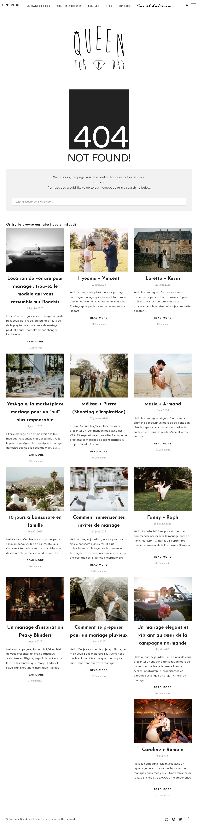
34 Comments (99, 457)
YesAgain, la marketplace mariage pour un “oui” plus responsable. (35, 412)
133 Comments (99, 570)
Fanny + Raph (162, 517)
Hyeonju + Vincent (98, 278)
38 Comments (162, 562)
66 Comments (35, 566)
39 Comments (162, 449)
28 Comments (99, 676)
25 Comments (163, 795)
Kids (109, 6)
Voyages (124, 6)
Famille (93, 6)
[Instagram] (17, 5)
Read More (162, 318)
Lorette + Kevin (163, 278)
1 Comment (163, 324)
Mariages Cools (38, 6)
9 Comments (35, 347)
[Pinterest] (12, 5)
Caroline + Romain (162, 750)
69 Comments (162, 693)
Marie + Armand (162, 404)
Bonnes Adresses (69, 6)
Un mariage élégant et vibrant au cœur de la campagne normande (162, 635)
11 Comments (99, 324)
